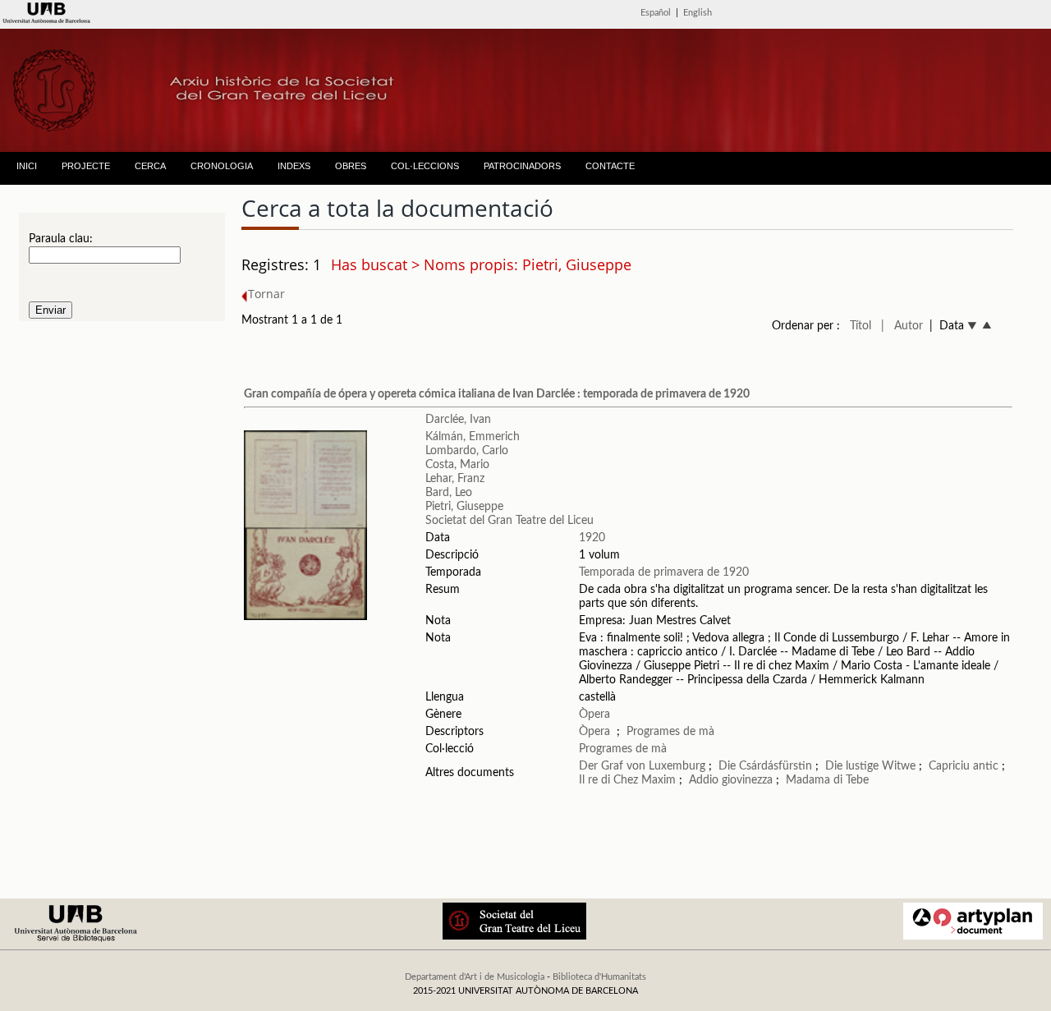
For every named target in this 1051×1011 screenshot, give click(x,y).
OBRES (350, 166)
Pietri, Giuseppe (464, 506)
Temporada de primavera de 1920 (664, 572)
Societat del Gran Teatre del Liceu (509, 520)
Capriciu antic (963, 766)
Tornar (266, 293)
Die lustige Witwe (870, 766)
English (697, 12)
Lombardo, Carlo (466, 451)
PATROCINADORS (522, 166)
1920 (592, 538)
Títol (860, 326)
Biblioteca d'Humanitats (599, 976)
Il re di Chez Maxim (627, 780)
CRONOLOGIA (221, 166)
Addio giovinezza (731, 780)
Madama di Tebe (827, 780)
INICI (26, 166)
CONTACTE (610, 166)
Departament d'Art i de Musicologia (474, 976)
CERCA (150, 166)
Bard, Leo (448, 493)
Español (655, 12)
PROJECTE (86, 166)
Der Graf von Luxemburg (642, 766)
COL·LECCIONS (425, 166)
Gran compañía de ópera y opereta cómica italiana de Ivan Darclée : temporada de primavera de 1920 (497, 394)
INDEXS (294, 166)
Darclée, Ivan (458, 419)
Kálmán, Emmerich (472, 437)
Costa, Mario (457, 465)
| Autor (902, 326)
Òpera (594, 714)
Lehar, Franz (454, 479)
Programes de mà (670, 732)
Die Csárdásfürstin (765, 766)
